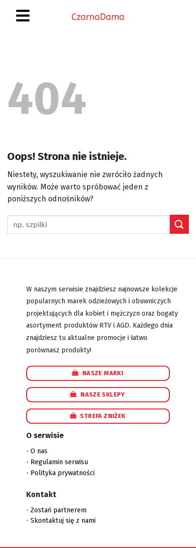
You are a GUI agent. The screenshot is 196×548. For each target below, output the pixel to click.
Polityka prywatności (62, 473)
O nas (39, 451)
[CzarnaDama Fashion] (98, 16)
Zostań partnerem (58, 510)
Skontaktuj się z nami (63, 521)
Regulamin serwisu (59, 462)
